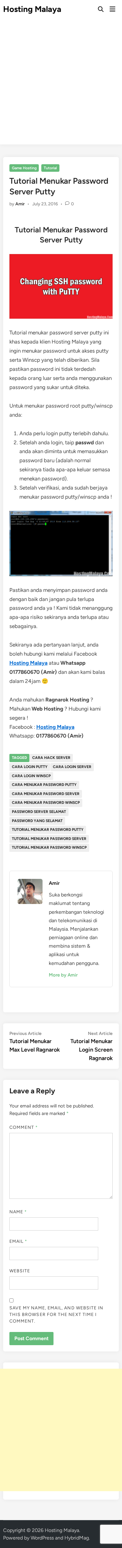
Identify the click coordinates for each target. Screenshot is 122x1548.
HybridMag (76, 1538)
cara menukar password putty (44, 784)
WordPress (42, 1538)
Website (19, 1271)
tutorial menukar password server (49, 838)
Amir (20, 204)
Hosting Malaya (32, 9)
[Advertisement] (61, 83)
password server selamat (39, 811)
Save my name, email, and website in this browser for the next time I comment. (56, 1314)
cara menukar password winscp (46, 802)
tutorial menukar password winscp (49, 847)
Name (18, 1212)
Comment (23, 1127)
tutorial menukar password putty (48, 829)
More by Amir (63, 975)
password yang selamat (37, 821)
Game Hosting (24, 168)
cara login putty (30, 767)
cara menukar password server (45, 794)
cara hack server (51, 757)
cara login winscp (31, 776)
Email (18, 1241)
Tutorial (50, 168)
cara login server (72, 767)
